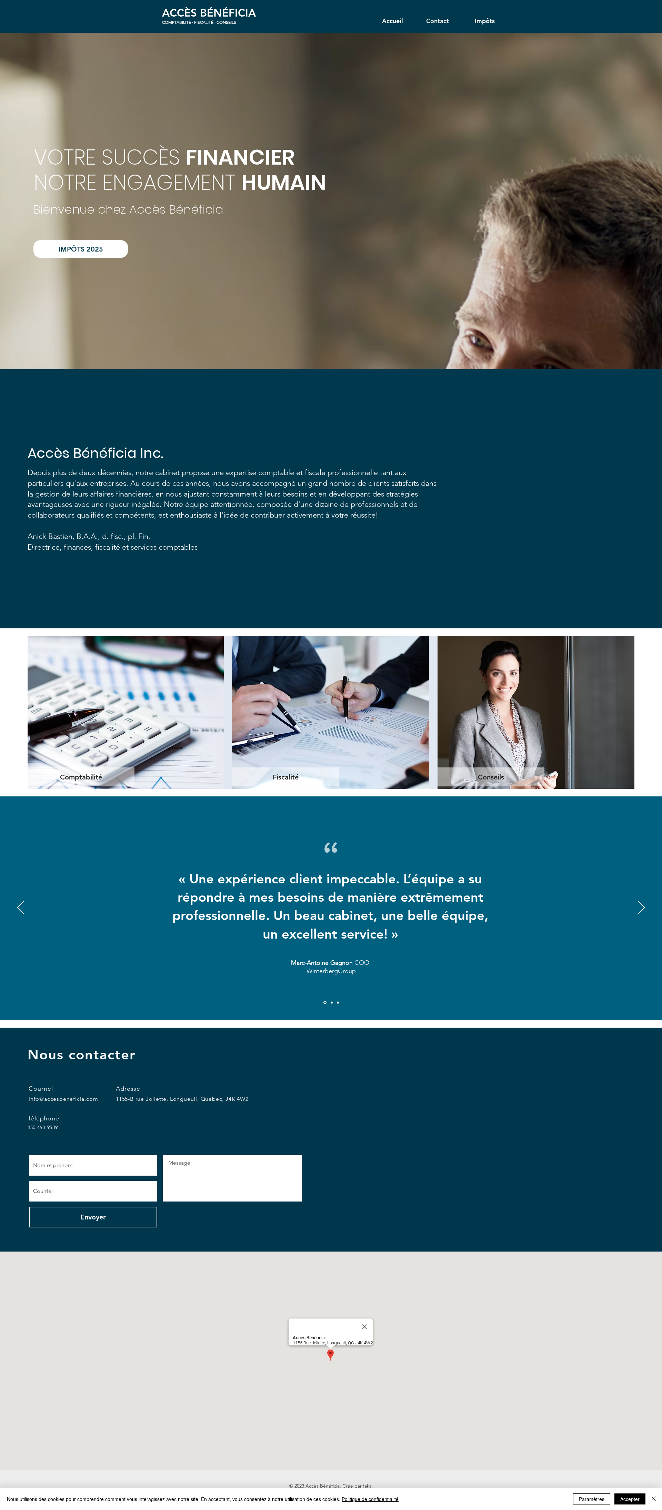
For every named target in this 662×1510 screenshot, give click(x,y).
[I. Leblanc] (338, 1002)
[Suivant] (641, 908)
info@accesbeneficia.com (63, 1099)
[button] (81, 776)
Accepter (630, 1499)
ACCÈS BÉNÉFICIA (209, 13)
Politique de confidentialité (370, 1499)
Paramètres (591, 1499)
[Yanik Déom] (331, 1002)
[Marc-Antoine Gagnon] (324, 1002)
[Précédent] (20, 908)
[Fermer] (654, 1498)
